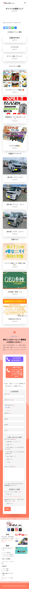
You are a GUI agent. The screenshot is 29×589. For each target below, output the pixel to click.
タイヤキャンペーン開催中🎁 (15, 90)
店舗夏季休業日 (14, 38)
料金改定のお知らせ (15, 319)
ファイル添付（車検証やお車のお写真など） (14, 483)
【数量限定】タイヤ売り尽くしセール (14, 117)
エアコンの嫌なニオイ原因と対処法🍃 (14, 264)
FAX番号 (6, 419)
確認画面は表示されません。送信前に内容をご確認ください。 (14, 501)
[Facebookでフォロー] (8, 529)
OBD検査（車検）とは (15, 292)
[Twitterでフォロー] (12, 529)
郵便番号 (6, 424)
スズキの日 (14, 47)
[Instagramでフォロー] (16, 529)
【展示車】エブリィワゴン (14, 177)
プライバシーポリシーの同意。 (12, 494)
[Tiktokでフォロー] (20, 529)
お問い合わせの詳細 (10, 466)
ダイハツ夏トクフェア (14, 56)
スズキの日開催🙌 (15, 146)
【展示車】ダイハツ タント (15, 204)
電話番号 (7, 413)
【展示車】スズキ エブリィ (15, 232)
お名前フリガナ (9, 399)
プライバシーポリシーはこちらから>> (12, 496)
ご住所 (5, 430)
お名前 (7, 394)
